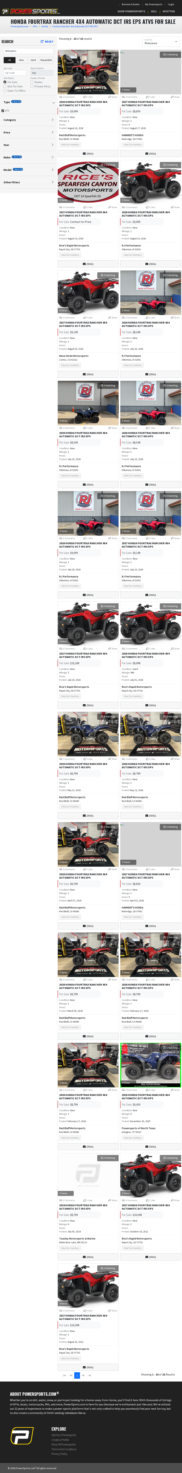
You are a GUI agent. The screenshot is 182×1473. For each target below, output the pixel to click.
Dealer (38, 82)
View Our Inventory (70, 144)
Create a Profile (60, 1440)
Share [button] (114, 96)
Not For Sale (15, 86)
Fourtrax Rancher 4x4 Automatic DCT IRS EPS (75, 26)
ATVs (35, 26)
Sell (154, 11)
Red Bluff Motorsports (72, 135)
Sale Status (9, 78)
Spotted (169, 11)
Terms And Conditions (64, 1449)
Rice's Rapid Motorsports (74, 245)
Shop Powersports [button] (131, 11)
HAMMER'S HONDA (132, 135)
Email (90, 153)
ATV (7, 110)
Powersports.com (19, 26)
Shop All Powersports (64, 1444)
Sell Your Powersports (64, 1435)
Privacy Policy (59, 1454)
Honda (44, 26)
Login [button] (171, 4)
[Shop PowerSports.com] (31, 11)
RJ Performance (131, 245)
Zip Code (8, 68)
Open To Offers (16, 90)
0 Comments (69, 96)
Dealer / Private (38, 78)
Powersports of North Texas (139, 1128)
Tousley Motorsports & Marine (77, 1238)
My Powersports (153, 4)
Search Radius (37, 68)
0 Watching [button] (109, 54)
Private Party (42, 86)
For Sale (12, 82)
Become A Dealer (131, 4)
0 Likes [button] (90, 96)
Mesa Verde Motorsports (74, 356)
